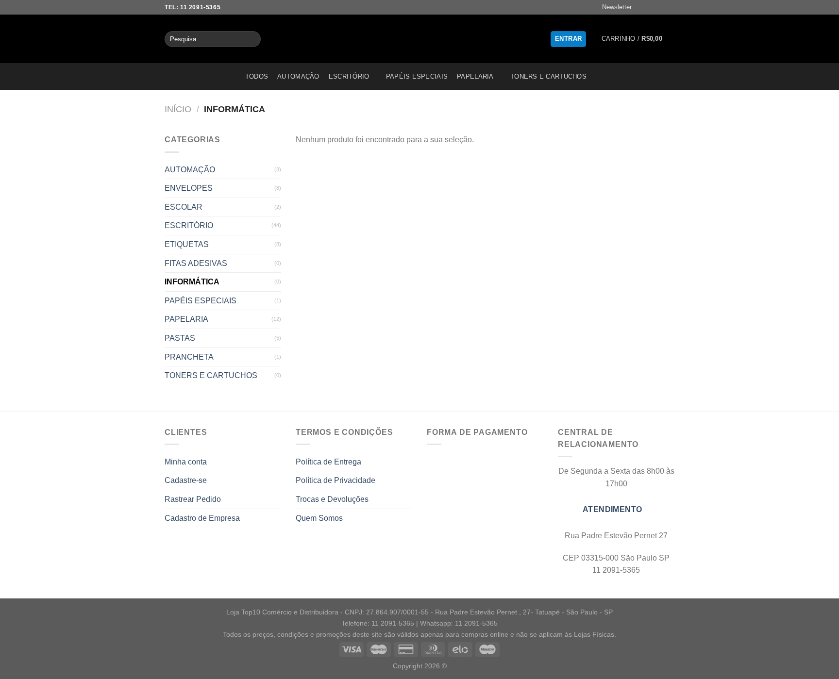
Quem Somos (319, 518)
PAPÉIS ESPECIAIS (417, 76)
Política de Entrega (328, 462)
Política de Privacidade (335, 480)
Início (178, 109)
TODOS (256, 76)
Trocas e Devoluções (332, 499)
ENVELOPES (189, 188)
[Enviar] (251, 39)
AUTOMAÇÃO (298, 76)
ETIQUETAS (187, 244)
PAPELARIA (475, 76)
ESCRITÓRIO (349, 76)
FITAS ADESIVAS (196, 263)
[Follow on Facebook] (642, 7)
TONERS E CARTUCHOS (548, 76)
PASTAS (180, 338)
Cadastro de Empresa (202, 518)
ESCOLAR (183, 207)
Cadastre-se (186, 480)
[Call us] (669, 7)
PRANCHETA (189, 357)
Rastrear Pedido (193, 499)
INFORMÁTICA (192, 282)
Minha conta (186, 462)
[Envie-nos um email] (660, 7)
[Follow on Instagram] (651, 7)
